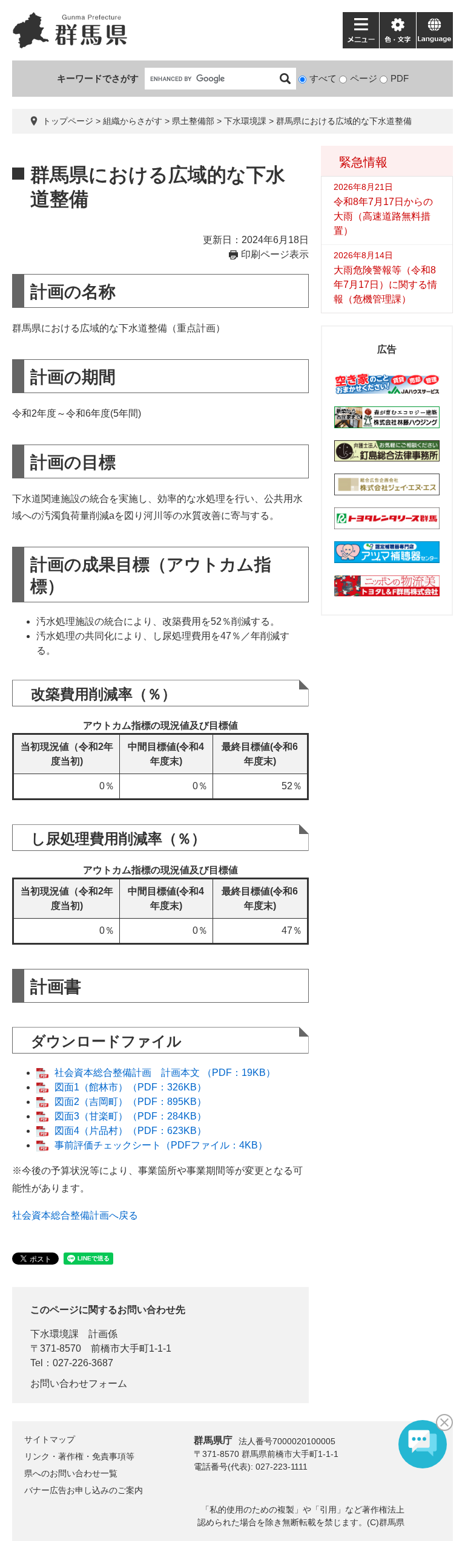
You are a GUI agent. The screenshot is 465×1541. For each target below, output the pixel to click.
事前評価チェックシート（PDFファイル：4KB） (161, 1145)
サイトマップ (49, 1439)
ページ (363, 78)
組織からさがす (132, 121)
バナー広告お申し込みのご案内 (83, 1490)
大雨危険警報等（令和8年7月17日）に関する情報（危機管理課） (385, 284)
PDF (400, 78)
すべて (323, 78)
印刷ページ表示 (275, 254)
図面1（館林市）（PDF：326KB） (130, 1087)
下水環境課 (245, 121)
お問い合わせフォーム (78, 1383)
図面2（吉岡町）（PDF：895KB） (130, 1101)
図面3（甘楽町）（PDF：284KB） (130, 1116)
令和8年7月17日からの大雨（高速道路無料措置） (383, 216)
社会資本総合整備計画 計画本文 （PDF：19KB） (164, 1072)
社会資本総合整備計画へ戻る (75, 1215)
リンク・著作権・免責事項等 (79, 1456)
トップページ (67, 121)
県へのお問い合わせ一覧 (70, 1473)
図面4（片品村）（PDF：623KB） (130, 1131)
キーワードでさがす (98, 78)
